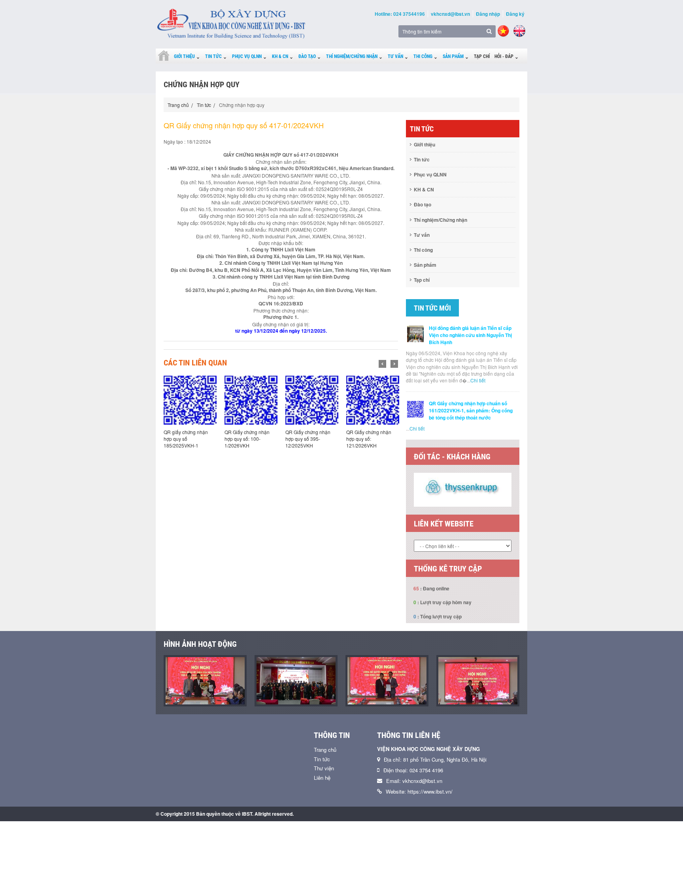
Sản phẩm (453, 56)
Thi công (422, 56)
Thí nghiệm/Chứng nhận (351, 56)
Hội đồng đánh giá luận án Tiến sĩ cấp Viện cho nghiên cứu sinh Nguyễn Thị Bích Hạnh (470, 335)
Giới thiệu (184, 56)
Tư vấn (395, 56)
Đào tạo (307, 56)
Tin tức (213, 56)
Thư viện (324, 768)
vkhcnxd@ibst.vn (450, 13)
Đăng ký (515, 13)
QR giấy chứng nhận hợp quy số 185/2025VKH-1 (186, 439)
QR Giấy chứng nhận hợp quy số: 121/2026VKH (368, 439)
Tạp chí (482, 56)
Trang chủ (178, 104)
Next (394, 364)
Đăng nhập (488, 13)
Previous (382, 364)
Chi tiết (477, 380)
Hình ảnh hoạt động (200, 644)
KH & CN (280, 56)
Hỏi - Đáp (503, 56)
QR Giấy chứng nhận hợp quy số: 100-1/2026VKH (247, 439)
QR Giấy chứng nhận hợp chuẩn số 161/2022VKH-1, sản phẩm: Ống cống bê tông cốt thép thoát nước (471, 410)
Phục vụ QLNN (247, 56)
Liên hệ (322, 777)
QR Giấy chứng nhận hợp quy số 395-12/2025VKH (307, 439)
